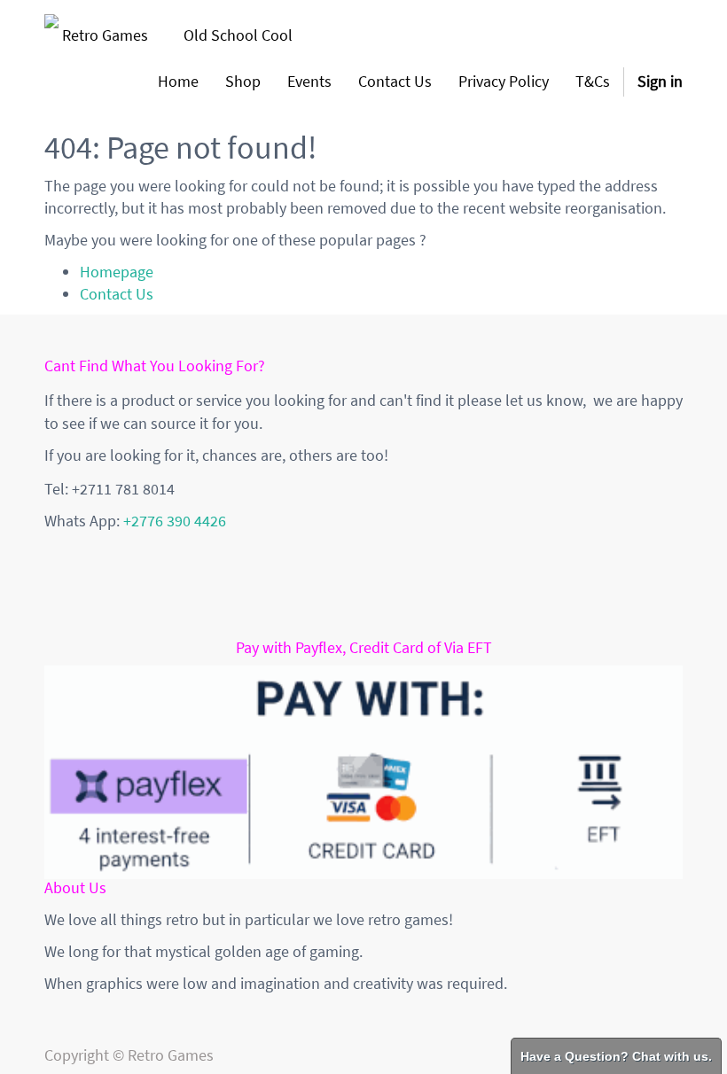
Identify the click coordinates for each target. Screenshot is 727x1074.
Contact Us (116, 294)
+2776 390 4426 (174, 520)
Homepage (116, 271)
